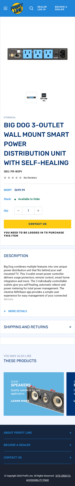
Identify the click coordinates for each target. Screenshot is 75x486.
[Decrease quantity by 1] (18, 210)
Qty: (6, 210)
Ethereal (10, 117)
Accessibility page (37, 480)
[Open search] (31, 8)
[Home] (17, 8)
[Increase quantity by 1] (38, 210)
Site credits (63, 475)
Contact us (38, 224)
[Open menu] (5, 8)
